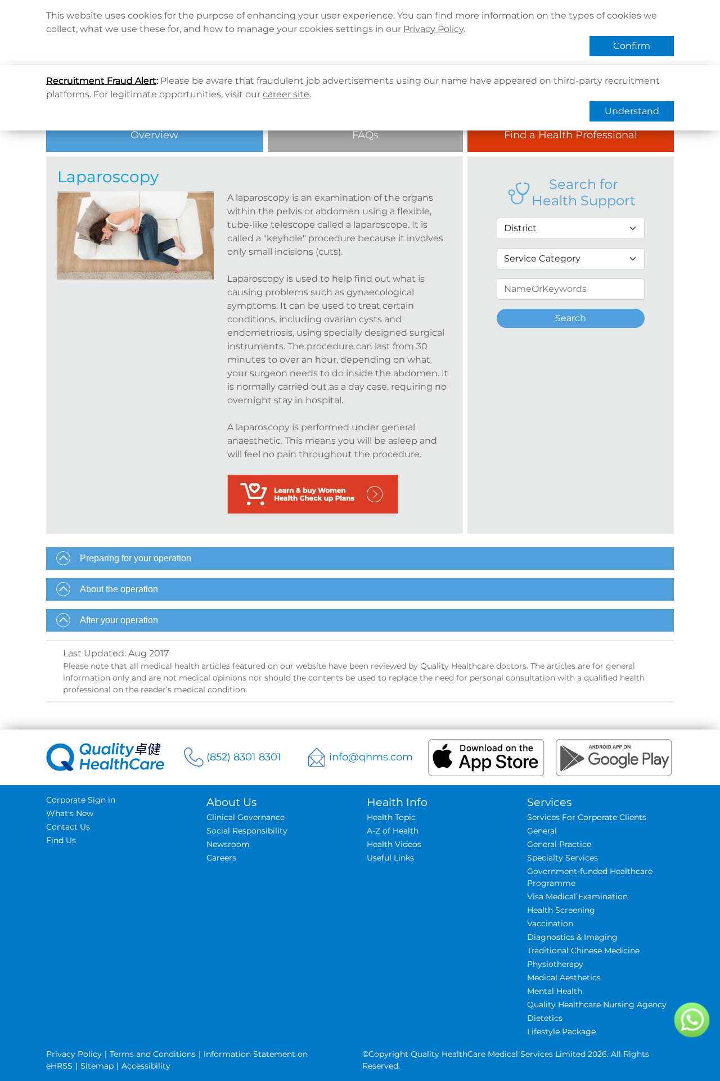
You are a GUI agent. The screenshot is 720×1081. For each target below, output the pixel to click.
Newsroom (228, 844)
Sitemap (97, 1066)
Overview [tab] (154, 135)
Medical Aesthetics (564, 977)
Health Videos (394, 844)
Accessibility (146, 1066)
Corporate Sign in (80, 800)
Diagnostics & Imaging (572, 937)
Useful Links (390, 858)
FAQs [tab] (365, 135)
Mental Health (554, 991)
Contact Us (68, 827)
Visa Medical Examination (577, 896)
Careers (221, 858)
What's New (69, 813)
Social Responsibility (246, 831)
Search (570, 318)
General (542, 831)
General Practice (559, 844)
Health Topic (391, 817)
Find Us (61, 840)
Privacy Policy (433, 29)
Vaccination (550, 923)
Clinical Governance (245, 817)
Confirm (631, 45)
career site (286, 94)
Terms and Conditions (153, 1054)
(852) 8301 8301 (243, 757)
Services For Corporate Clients (586, 817)
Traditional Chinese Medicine (583, 950)
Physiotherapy (555, 964)
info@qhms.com (371, 757)
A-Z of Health (392, 831)
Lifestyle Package (561, 1031)
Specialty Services (562, 858)
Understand (632, 111)
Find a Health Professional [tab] (570, 135)
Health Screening (561, 910)
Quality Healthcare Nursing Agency (597, 1004)
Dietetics (544, 1018)
